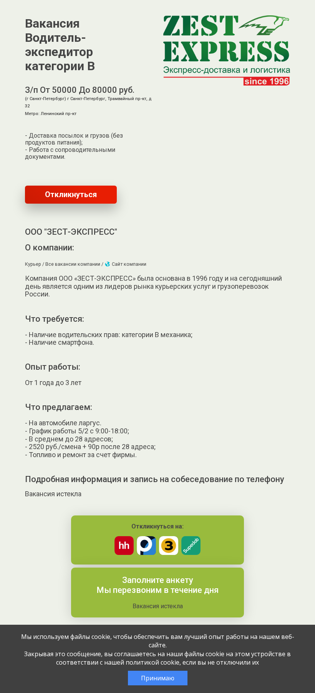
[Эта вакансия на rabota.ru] (146, 552)
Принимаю (157, 678)
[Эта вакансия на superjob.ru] (191, 552)
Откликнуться (71, 194)
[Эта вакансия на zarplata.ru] (168, 552)
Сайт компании (128, 264)
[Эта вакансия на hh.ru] (124, 552)
